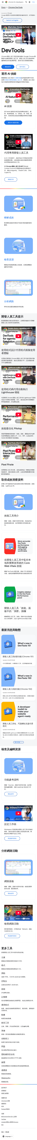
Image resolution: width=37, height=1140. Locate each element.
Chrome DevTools (15, 7)
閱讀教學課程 (12, 838)
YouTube (3, 1119)
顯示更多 (19, 742)
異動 (3, 973)
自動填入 (5, 1038)
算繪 (3, 1031)
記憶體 (4, 997)
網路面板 (9, 881)
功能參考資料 (11, 779)
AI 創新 (8, 106)
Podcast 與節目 (5, 1109)
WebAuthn (5, 1078)
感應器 (4, 1070)
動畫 (3, 1015)
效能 (3, 989)
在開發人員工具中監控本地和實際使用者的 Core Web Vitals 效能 (17, 563)
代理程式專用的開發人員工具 (13, 80)
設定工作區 (10, 824)
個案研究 (3, 1103)
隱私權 (7, 1132)
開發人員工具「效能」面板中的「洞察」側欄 (17, 610)
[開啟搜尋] (26, 2)
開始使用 (8, 67)
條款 (2, 1132)
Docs (3, 7)
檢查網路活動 (11, 923)
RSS (2, 1125)
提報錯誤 (3, 1090)
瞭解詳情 (11, 179)
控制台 (4, 981)
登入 (33, 2)
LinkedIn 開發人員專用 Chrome (9, 1122)
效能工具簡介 (11, 515)
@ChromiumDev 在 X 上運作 (9, 1116)
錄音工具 (5, 1023)
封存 (2, 1106)
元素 (3, 957)
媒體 (3, 1062)
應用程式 (5, 1005)
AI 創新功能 (17, 78)
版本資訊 (22, 67)
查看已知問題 (5, 1093)
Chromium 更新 (5, 1101)
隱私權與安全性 (8, 1054)
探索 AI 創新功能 (13, 122)
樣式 (3, 965)
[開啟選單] (2, 2)
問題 (3, 1046)
